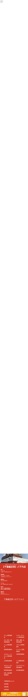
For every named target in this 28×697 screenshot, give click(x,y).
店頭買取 (6, 684)
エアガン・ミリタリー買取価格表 (8, 655)
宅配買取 (6, 686)
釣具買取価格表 (20, 670)
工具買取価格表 (8, 660)
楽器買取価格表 (8, 649)
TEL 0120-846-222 (4, 580)
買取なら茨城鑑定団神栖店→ (6, 589)
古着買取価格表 (20, 654)
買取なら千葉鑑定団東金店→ (6, 588)
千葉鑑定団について (9, 681)
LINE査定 (6, 689)
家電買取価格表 (8, 670)
